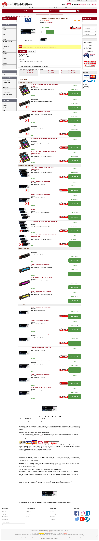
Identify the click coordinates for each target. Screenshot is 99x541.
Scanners (5, 97)
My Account (88, 0)
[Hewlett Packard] (28, 20)
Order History (53, 514)
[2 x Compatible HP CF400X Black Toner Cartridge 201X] (24, 103)
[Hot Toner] (17, 1)
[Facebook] (77, 513)
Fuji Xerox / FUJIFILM (7, 41)
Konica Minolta (6, 46)
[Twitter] (77, 519)
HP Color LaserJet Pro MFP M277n (26, 75)
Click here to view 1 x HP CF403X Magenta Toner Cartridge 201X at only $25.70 (39, 47)
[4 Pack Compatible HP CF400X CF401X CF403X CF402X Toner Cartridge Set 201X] (24, 90)
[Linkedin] (87, 513)
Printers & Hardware (47, 7)
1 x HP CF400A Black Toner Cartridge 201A (41, 307)
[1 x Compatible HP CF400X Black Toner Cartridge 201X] (24, 256)
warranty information (41, 435)
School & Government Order (68, 7)
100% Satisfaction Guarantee (57, 14)
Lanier (4, 51)
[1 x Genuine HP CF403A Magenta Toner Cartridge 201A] (24, 339)
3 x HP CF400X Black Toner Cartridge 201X (40, 111)
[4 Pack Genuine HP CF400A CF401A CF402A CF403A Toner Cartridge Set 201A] (24, 173)
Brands (27, 516)
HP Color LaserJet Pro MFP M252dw (48, 70)
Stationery (5, 105)
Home (26, 7)
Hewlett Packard (46, 20)
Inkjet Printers (6, 85)
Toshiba (4, 68)
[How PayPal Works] (89, 80)
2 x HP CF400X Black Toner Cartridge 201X (40, 98)
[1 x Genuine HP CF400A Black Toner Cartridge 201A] (24, 312)
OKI (3, 56)
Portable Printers (6, 92)
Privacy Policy (5, 516)
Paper (40, 7)
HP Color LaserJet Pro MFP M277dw (68, 72)
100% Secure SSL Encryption (42, 14)
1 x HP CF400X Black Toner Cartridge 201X (40, 250)
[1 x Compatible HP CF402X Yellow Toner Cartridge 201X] (24, 296)
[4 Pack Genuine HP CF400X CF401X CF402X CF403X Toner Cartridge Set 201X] (24, 213)
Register (73, 0)
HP (3, 44)
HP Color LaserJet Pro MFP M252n (68, 70)
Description (22, 51)
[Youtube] (82, 519)
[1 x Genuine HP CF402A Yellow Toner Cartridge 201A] (24, 352)
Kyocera (5, 48)
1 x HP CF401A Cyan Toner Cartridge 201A (40, 320)
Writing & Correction (7, 103)
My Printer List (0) (80, 0)
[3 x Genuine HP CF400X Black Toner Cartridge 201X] (24, 186)
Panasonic (5, 58)
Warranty (4, 524)
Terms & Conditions (6, 522)
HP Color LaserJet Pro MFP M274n (26, 72)
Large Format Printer (7, 94)
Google (65, 533)
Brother (4, 29)
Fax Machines (6, 89)
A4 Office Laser (6, 80)
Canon (4, 32)
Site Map (28, 514)
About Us (94, 0)
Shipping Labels (6, 107)
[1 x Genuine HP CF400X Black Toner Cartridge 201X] (24, 366)
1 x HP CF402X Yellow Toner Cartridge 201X (41, 291)
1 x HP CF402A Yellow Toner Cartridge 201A (41, 347)
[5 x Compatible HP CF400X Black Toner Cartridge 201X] (24, 130)
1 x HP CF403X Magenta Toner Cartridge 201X (41, 277)
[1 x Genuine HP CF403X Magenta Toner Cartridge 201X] (28, 32)
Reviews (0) (31, 51)
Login (69, 0)
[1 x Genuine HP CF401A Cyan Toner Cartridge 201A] (24, 325)
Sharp (4, 65)
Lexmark (5, 53)
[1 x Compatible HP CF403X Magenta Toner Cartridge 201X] (24, 283)
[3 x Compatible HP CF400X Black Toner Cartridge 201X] (24, 116)
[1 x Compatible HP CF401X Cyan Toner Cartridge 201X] (24, 269)
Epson (4, 39)
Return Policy (5, 519)
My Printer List (53, 516)
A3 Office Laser (6, 82)
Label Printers (6, 87)
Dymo (4, 36)
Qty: (40, 32)
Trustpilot (49, 531)
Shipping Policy (5, 514)
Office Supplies (57, 7)
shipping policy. (30, 475)
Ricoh (4, 60)
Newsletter (52, 519)
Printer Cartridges (33, 7)
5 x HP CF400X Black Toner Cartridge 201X (40, 124)
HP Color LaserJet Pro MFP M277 (47, 72)
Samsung (5, 63)
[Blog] (87, 519)
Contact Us (28, 511)
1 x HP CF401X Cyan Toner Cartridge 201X (40, 264)
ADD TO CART (74, 93)
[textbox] (41, 11)
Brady (4, 27)
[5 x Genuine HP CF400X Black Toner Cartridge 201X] (24, 200)
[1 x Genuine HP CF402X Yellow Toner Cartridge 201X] (24, 393)
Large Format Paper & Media (9, 74)
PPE (4, 110)
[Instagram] (82, 513)
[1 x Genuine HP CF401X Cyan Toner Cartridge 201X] (24, 379)
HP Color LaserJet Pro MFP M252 (26, 70)
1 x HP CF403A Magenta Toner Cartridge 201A (41, 334)
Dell (4, 34)
